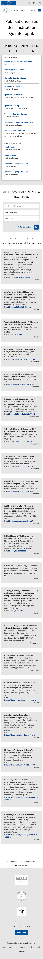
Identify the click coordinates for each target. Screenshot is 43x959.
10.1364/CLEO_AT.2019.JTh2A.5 (21, 384)
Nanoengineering (11, 155)
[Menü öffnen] (40, 11)
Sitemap (21, 951)
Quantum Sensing (11, 105)
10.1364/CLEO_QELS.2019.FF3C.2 (21, 414)
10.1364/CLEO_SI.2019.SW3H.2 (20, 441)
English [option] (34, 3)
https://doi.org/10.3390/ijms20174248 (19, 735)
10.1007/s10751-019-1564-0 (19, 277)
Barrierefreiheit (34, 947)
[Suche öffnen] (40, 3)
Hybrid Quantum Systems (14, 69)
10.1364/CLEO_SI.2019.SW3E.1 (20, 466)
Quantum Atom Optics (13, 94)
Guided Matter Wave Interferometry (19, 61)
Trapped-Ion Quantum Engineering (18, 122)
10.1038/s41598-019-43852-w (20, 307)
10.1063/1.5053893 (15, 610)
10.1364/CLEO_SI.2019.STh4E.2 (21, 491)
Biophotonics (9, 147)
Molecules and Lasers (13, 86)
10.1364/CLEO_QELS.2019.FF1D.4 (21, 359)
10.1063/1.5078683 (15, 334)
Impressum (7, 947)
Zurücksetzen (26, 227)
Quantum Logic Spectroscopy (16, 172)
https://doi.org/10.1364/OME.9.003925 (20, 700)
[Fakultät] (20, 3)
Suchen (36, 227)
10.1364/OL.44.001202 (17, 551)
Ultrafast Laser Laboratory (15, 130)
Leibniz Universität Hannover (25, 943)
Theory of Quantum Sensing (15, 114)
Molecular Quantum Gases (15, 78)
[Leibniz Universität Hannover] (8, 3)
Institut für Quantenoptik (24, 10)
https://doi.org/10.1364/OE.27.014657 (19, 765)
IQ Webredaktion (31, 861)
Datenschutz (20, 947)
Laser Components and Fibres (16, 163)
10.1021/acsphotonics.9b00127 (20, 521)
